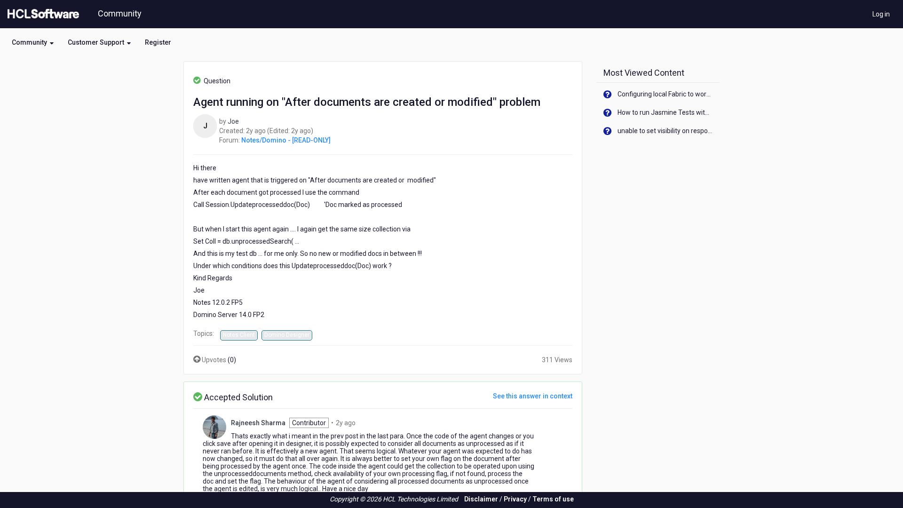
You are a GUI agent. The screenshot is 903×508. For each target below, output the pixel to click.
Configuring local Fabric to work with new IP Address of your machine (665, 94)
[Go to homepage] (41, 14)
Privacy (515, 499)
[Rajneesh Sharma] (214, 426)
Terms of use (553, 499)
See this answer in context (532, 396)
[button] (33, 42)
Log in (881, 14)
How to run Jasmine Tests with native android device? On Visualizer (665, 112)
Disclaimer (481, 499)
